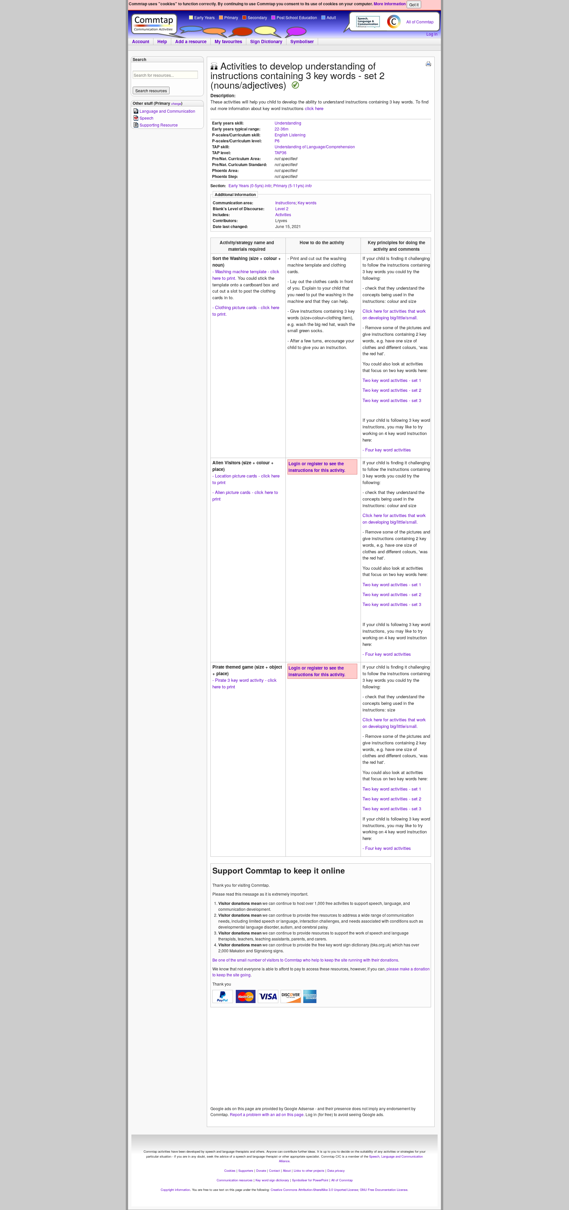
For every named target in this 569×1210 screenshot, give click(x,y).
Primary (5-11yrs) (288, 185)
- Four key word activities (387, 450)
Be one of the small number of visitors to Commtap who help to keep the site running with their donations (305, 960)
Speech (146, 118)
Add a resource (190, 41)
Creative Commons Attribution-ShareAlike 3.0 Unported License (314, 1189)
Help (162, 41)
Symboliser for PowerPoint (310, 1180)
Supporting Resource (159, 125)
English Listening (290, 134)
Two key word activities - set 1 (392, 380)
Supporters (245, 1170)
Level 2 (281, 208)
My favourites (228, 41)
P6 (277, 140)
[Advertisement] (320, 1059)
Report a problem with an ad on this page (267, 1114)
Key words (307, 202)
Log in (432, 34)
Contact (274, 1170)
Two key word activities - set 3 (392, 400)
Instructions (285, 202)
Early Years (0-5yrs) (246, 185)
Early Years (204, 17)
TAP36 (280, 152)
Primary (231, 17)
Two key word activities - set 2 (392, 390)
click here (314, 108)
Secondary (257, 17)
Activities (283, 214)
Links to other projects (309, 1170)
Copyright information (175, 1189)
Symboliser (302, 41)
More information (390, 4)
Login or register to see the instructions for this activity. (316, 466)
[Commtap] (154, 24)
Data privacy (336, 1170)
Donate (261, 1170)
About (287, 1170)
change (176, 103)
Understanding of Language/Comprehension (315, 146)
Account (140, 41)
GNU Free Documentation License (383, 1189)
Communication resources (235, 1180)
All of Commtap (420, 21)
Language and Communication (167, 111)
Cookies (229, 1170)
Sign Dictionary (266, 41)
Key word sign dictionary (272, 1180)
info (268, 185)
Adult (331, 17)
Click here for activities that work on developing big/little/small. (394, 314)
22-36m (281, 128)
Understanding (288, 123)
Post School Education (297, 17)
